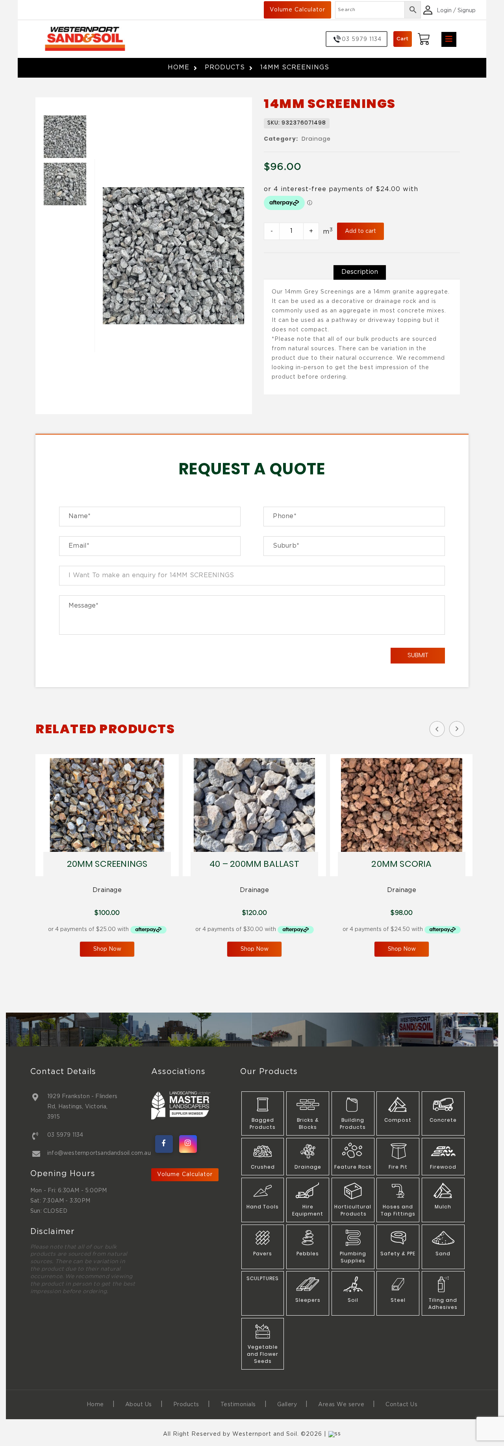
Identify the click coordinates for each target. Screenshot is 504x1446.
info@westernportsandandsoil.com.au (99, 1153)
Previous (437, 729)
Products (225, 68)
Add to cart (360, 231)
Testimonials (238, 1404)
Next (457, 729)
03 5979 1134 (65, 1135)
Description (359, 272)
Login (444, 10)
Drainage (316, 139)
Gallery (287, 1404)
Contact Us (401, 1404)
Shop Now (107, 949)
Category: (281, 139)
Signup (467, 10)
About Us (138, 1404)
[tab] (359, 272)
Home (178, 68)
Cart (403, 39)
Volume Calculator (297, 9)
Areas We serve (341, 1404)
